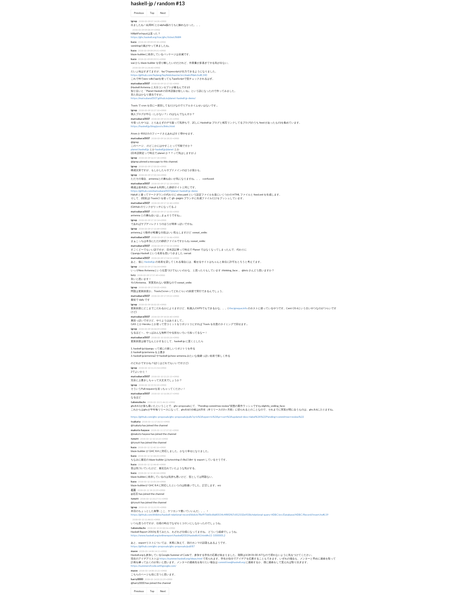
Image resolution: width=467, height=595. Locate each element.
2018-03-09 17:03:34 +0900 (152, 175)
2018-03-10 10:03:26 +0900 (165, 337)
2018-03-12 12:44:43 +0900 (152, 464)
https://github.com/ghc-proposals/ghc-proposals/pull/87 (163, 546)
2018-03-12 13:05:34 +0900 (152, 481)
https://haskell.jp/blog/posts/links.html (153, 126)
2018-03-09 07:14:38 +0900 (152, 21)
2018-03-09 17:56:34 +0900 (152, 266)
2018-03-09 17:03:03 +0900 (152, 166)
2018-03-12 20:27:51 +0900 (154, 498)
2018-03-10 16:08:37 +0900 (165, 393)
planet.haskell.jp (140, 149)
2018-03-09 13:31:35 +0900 (165, 119)
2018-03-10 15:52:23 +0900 (152, 385)
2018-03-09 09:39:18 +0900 (152, 42)
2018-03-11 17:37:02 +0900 (165, 430)
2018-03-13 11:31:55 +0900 (152, 507)
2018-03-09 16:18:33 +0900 (165, 138)
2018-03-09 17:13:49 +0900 (152, 228)
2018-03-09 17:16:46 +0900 (165, 237)
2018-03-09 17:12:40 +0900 (165, 203)
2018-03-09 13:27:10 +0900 (152, 110)
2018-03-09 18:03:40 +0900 (165, 316)
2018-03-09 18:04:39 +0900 (152, 329)
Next (163, 12)
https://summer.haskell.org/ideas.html (180, 558)
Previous (139, 12)
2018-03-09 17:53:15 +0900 (165, 245)
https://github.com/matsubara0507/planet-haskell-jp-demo (164, 190)
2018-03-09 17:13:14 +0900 (152, 220)
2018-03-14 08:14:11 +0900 (153, 551)
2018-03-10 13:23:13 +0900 (165, 376)
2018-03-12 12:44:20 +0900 (152, 456)
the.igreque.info (238, 308)
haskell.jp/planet (164, 149)
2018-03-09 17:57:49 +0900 (151, 275)
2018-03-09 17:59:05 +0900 (152, 287)
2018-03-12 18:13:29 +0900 (151, 490)
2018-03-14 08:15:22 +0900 (153, 570)
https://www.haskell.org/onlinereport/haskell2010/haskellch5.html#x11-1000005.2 (178, 535)
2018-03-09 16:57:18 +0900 (152, 157)
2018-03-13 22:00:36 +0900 (161, 528)
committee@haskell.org (231, 562)
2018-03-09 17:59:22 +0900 (165, 296)
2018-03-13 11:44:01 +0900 (146, 519)
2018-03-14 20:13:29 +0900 (158, 579)
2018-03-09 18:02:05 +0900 (152, 304)
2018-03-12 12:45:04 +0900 (152, 473)
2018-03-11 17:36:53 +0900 (156, 421)
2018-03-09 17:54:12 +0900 (165, 258)
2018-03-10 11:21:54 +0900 (152, 368)
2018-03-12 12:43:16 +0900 (152, 447)
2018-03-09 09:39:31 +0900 (152, 50)
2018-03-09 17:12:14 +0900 (165, 183)
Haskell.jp (149, 261)
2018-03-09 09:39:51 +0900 (152, 59)
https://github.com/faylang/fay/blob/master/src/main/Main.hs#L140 (169, 75)
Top (152, 12)
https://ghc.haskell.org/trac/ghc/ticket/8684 (156, 37)
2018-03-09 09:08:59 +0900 (146, 29)
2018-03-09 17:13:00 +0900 (165, 211)
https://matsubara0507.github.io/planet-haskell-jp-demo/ (163, 98)
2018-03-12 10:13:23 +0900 (154, 438)
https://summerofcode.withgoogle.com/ (153, 565)
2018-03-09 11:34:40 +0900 (146, 67)
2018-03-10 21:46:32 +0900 (161, 402)
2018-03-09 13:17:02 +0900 (165, 83)
